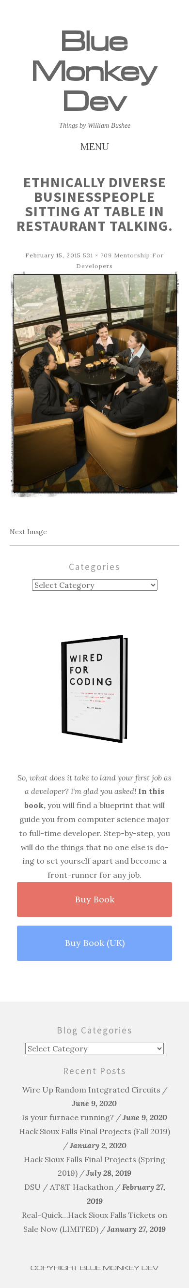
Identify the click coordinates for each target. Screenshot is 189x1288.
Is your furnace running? (68, 1117)
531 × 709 (97, 255)
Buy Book (94, 899)
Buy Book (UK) (95, 942)
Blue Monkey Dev (94, 71)
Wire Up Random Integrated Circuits (91, 1089)
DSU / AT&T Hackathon (68, 1187)
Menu (94, 146)
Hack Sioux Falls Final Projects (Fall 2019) (94, 1131)
